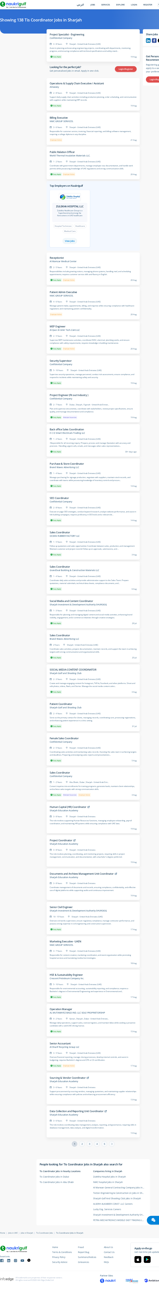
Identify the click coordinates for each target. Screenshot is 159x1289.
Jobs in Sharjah (27, 1233)
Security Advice (59, 1262)
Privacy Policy (58, 1257)
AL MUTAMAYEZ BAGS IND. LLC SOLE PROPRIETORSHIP (77, 1012)
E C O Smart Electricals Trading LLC (67, 433)
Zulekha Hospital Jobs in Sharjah (109, 1176)
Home (2, 1233)
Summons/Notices (87, 1257)
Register (147, 4)
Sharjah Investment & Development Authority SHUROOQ (78, 604)
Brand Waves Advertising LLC (64, 467)
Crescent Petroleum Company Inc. (67, 978)
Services (105, 4)
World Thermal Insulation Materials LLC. (70, 155)
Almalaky (54, 87)
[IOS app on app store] (137, 1259)
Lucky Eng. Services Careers (107, 1209)
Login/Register (126, 69)
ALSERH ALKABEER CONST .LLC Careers (113, 1203)
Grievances (83, 1262)
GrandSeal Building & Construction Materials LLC (74, 570)
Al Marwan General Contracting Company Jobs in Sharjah (120, 1187)
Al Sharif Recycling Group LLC (64, 1047)
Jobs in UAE (13, 1233)
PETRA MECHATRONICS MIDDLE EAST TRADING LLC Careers (120, 1220)
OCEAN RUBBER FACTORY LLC (65, 536)
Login (134, 4)
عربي (80, 4)
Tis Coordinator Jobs (44, 1233)
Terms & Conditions (62, 1252)
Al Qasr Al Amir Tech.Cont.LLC (65, 330)
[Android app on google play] (147, 1259)
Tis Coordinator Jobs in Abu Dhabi (57, 1182)
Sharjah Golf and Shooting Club (66, 673)
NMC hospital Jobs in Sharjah (108, 1182)
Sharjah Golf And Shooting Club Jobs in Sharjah (117, 1198)
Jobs (93, 4)
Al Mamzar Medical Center (63, 261)
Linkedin (148, 40)
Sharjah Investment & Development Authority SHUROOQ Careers (120, 1214)
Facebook (154, 40)
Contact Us (109, 1252)
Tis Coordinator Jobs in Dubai (54, 1176)
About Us (108, 1247)
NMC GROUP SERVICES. (61, 121)
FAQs (106, 1262)
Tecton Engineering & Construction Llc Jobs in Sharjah (120, 1192)
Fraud (81, 1247)
